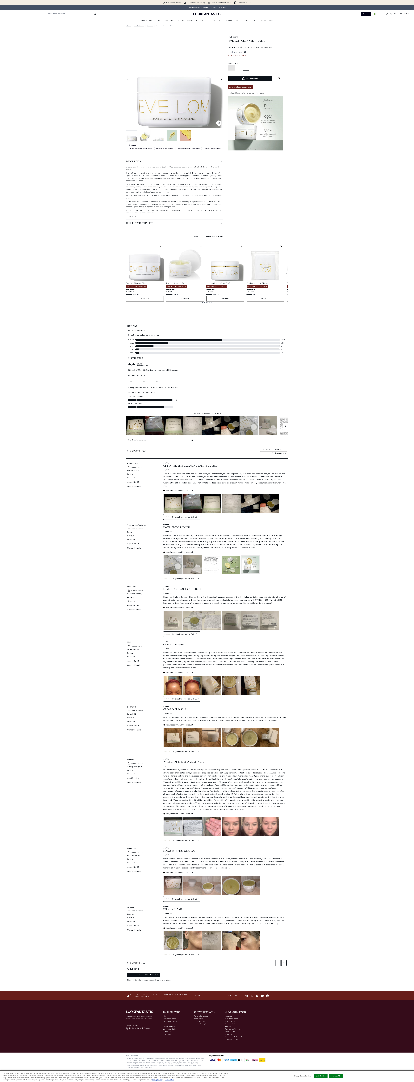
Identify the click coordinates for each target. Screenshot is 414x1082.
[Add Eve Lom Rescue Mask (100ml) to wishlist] (241, 245)
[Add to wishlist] (279, 78)
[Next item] (286, 273)
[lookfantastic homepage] (206, 13)
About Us (228, 1016)
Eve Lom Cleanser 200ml (137, 283)
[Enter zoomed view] (218, 123)
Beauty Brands (139, 26)
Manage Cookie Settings (302, 1076)
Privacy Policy (198, 1019)
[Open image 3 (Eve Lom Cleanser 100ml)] (158, 135)
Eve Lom (150, 26)
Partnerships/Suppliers (233, 1029)
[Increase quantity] (246, 68)
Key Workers (229, 1034)
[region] (207, 1076)
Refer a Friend (230, 1032)
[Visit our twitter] (251, 995)
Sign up (198, 996)
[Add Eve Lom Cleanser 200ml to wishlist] (160, 245)
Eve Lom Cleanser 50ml (176, 283)
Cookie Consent (132, 1026)
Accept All (336, 1076)
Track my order (167, 1034)
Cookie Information (201, 1021)
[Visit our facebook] (246, 995)
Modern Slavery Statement (203, 1024)
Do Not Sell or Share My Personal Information (138, 1029)
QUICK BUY (145, 299)
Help (164, 1016)
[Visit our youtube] (262, 995)
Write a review (253, 47)
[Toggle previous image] (128, 79)
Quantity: (233, 63)
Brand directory (231, 1021)
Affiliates (228, 1026)
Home (129, 26)
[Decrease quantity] (231, 68)
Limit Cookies (320, 1076)
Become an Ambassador (234, 1037)
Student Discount (231, 1039)
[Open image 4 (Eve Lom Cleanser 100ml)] (172, 135)
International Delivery (170, 1029)
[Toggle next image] (221, 79)
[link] (391, 14)
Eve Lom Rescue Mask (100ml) (219, 283)
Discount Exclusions (169, 1021)
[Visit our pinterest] (267, 995)
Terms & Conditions (201, 1016)
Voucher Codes (231, 1024)
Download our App (169, 1019)
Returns (165, 1024)
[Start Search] (94, 13)
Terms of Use (169, 1080)
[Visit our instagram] (257, 995)
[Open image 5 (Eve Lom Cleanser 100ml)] (185, 135)
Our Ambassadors (232, 1019)
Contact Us (166, 1032)
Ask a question (266, 47)
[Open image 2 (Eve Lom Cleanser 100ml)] (145, 135)
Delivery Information (169, 1026)
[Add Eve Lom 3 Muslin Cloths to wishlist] (281, 245)
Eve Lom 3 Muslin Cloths (257, 283)
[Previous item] (128, 273)
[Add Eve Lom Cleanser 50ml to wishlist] (201, 245)
